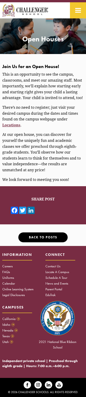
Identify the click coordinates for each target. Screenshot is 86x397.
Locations (11, 125)
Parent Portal (53, 289)
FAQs (6, 272)
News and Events (56, 283)
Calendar (8, 283)
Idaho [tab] (8, 324)
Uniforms (8, 277)
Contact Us (52, 266)
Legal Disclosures (13, 295)
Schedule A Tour (56, 277)
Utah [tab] (7, 342)
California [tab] (10, 319)
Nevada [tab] (9, 330)
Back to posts (43, 237)
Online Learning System (17, 289)
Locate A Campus (57, 272)
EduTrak (50, 295)
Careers (7, 266)
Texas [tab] (7, 336)
